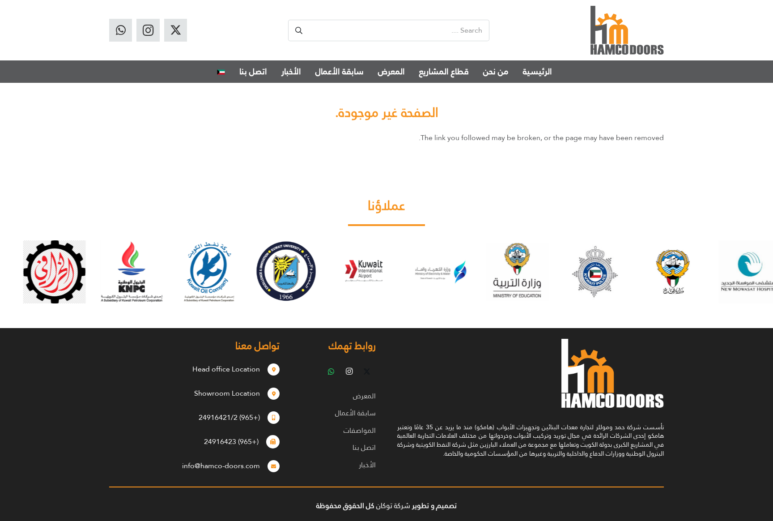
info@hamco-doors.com (221, 466)
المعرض (364, 396)
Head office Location (226, 369)
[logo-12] (627, 30)
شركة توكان (393, 505)
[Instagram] (147, 30)
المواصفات (360, 430)
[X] (175, 30)
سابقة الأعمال (355, 413)
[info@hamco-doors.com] (270, 466)
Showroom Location (227, 393)
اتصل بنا (364, 447)
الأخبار (367, 465)
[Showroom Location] (270, 393)
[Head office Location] (270, 369)
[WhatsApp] (120, 30)
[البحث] (299, 30)
